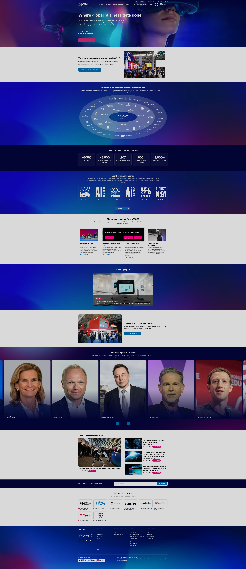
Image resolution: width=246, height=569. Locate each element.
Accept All (138, 238)
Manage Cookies (109, 238)
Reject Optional (128, 238)
